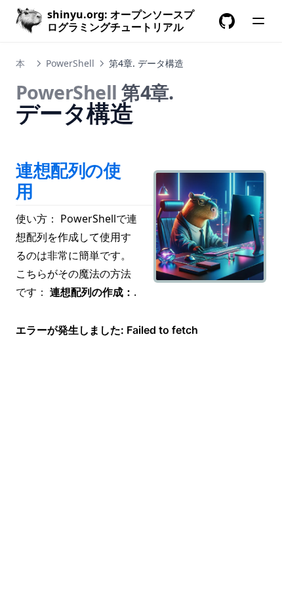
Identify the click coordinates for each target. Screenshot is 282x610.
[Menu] (258, 21)
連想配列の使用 (68, 181)
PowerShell (70, 63)
